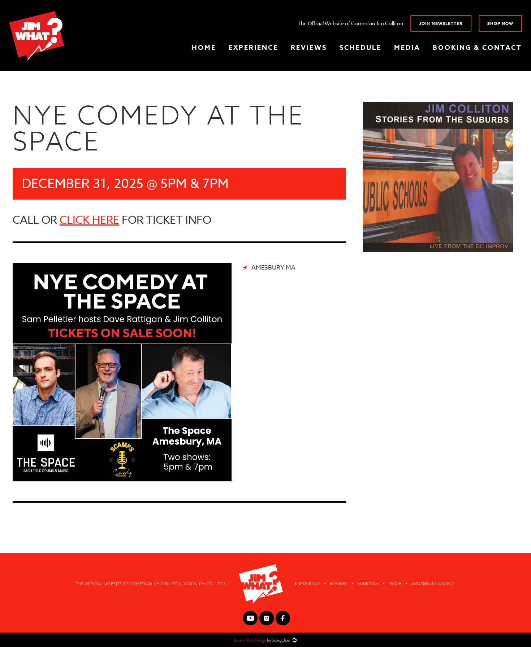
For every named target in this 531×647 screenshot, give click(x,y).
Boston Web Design (250, 640)
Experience (253, 47)
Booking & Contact (477, 47)
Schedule (360, 47)
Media (407, 47)
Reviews (309, 47)
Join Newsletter (441, 23)
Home (204, 47)
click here (89, 220)
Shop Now (500, 23)
